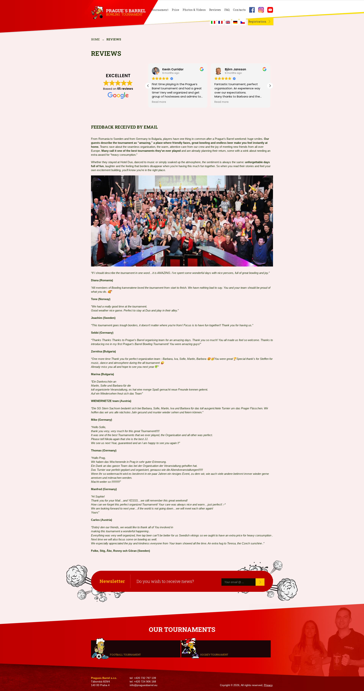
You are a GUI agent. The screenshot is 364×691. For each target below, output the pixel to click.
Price (175, 9)
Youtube (270, 10)
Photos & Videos (194, 9)
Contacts (239, 9)
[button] (270, 86)
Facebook (252, 10)
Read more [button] (159, 102)
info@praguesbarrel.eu (143, 685)
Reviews (215, 9)
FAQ (227, 9)
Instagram (261, 10)
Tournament (159, 9)
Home (95, 39)
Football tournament (125, 654)
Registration (257, 21)
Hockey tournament (214, 654)
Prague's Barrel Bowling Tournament (118, 13)
